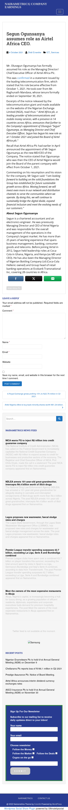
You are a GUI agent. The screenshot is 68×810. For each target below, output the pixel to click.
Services (55, 52)
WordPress (57, 804)
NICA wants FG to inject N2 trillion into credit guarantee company (30, 442)
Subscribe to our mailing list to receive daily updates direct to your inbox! (31, 718)
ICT (48, 52)
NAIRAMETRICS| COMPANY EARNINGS (26, 5)
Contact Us (44, 798)
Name (6, 342)
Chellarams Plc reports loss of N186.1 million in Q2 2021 (34, 668)
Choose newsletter (20, 745)
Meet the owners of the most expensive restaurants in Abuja (33, 592)
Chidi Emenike (34, 52)
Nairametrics (25, 798)
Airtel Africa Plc (14, 288)
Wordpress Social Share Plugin (20, 808)
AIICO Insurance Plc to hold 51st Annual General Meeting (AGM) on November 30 (30, 691)
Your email (16, 735)
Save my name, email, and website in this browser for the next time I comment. (33, 376)
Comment (8, 310)
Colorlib (37, 804)
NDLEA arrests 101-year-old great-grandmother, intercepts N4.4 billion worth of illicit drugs (31, 483)
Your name (16, 725)
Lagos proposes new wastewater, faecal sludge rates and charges (31, 518)
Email (5, 352)
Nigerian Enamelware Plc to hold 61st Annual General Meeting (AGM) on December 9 (32, 661)
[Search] (59, 418)
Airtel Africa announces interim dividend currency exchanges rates (30, 682)
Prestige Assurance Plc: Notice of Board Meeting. (30, 674)
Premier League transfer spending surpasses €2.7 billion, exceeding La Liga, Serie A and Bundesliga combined (33, 552)
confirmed (23, 78)
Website (6, 361)
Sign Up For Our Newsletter (25, 711)
